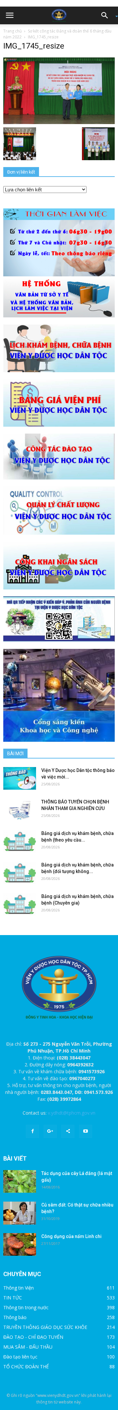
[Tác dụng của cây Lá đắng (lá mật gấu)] (19, 1181)
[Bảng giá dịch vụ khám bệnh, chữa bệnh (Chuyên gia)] (19, 904)
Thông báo (15, 1317)
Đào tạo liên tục (20, 1357)
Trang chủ (12, 31)
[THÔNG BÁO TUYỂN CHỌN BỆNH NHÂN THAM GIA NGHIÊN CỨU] (19, 810)
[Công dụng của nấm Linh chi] (19, 1244)
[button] (107, 15)
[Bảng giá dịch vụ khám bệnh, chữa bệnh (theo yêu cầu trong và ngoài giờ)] (19, 841)
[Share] (67, 1131)
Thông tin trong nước (26, 1307)
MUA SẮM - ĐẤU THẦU (27, 1347)
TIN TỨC (12, 1297)
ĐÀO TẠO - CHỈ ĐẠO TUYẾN (33, 1337)
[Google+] (50, 1131)
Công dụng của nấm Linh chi (71, 1236)
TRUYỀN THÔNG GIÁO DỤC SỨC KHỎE (45, 1327)
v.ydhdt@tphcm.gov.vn (71, 1113)
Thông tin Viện (18, 1288)
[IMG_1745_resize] (59, 90)
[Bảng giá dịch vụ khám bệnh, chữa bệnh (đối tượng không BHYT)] (19, 873)
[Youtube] (85, 1131)
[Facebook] (32, 1131)
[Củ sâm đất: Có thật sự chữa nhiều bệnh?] (19, 1213)
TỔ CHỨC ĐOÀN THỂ (26, 1366)
